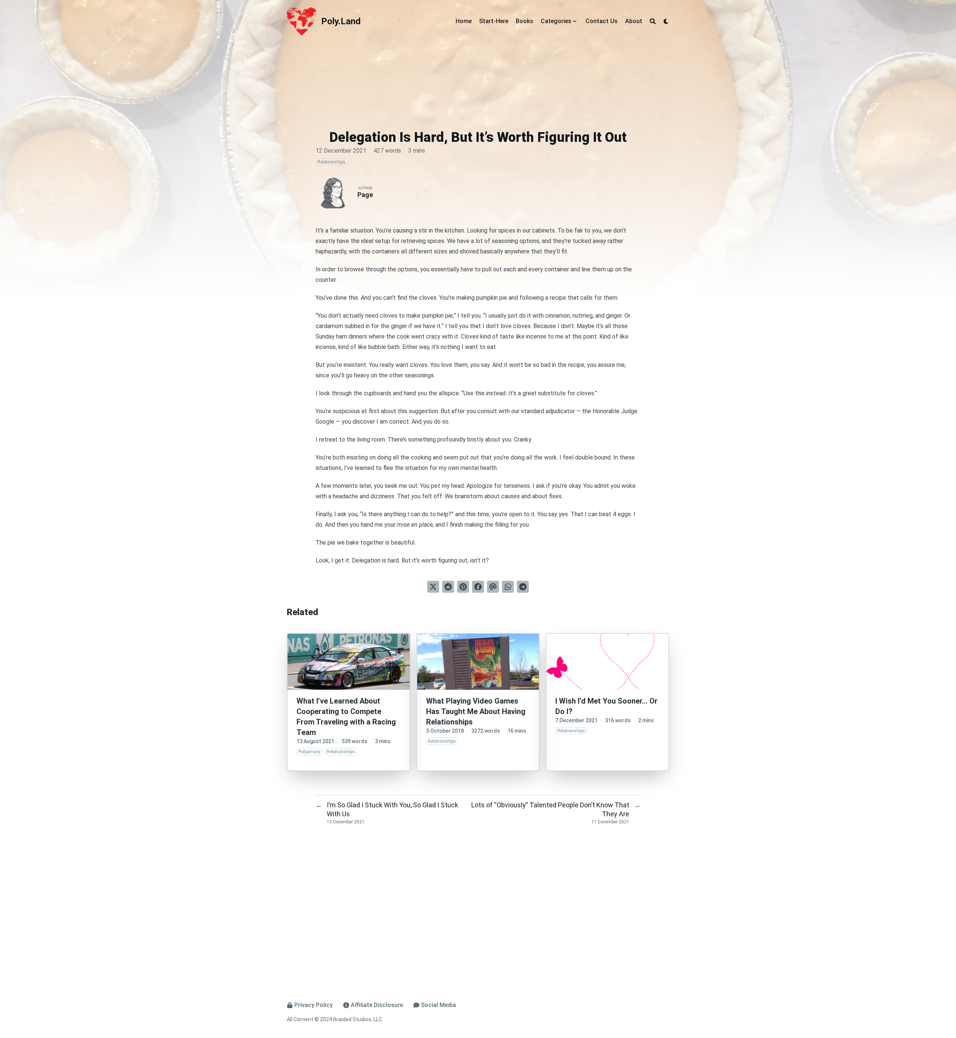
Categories (556, 21)
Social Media (438, 1005)
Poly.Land (341, 21)
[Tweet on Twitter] (433, 587)
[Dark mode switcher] (666, 21)
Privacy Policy (313, 1005)
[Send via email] (493, 587)
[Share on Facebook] (478, 587)
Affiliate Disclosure (377, 1005)
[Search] (653, 21)
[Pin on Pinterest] (463, 587)
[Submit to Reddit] (448, 587)
